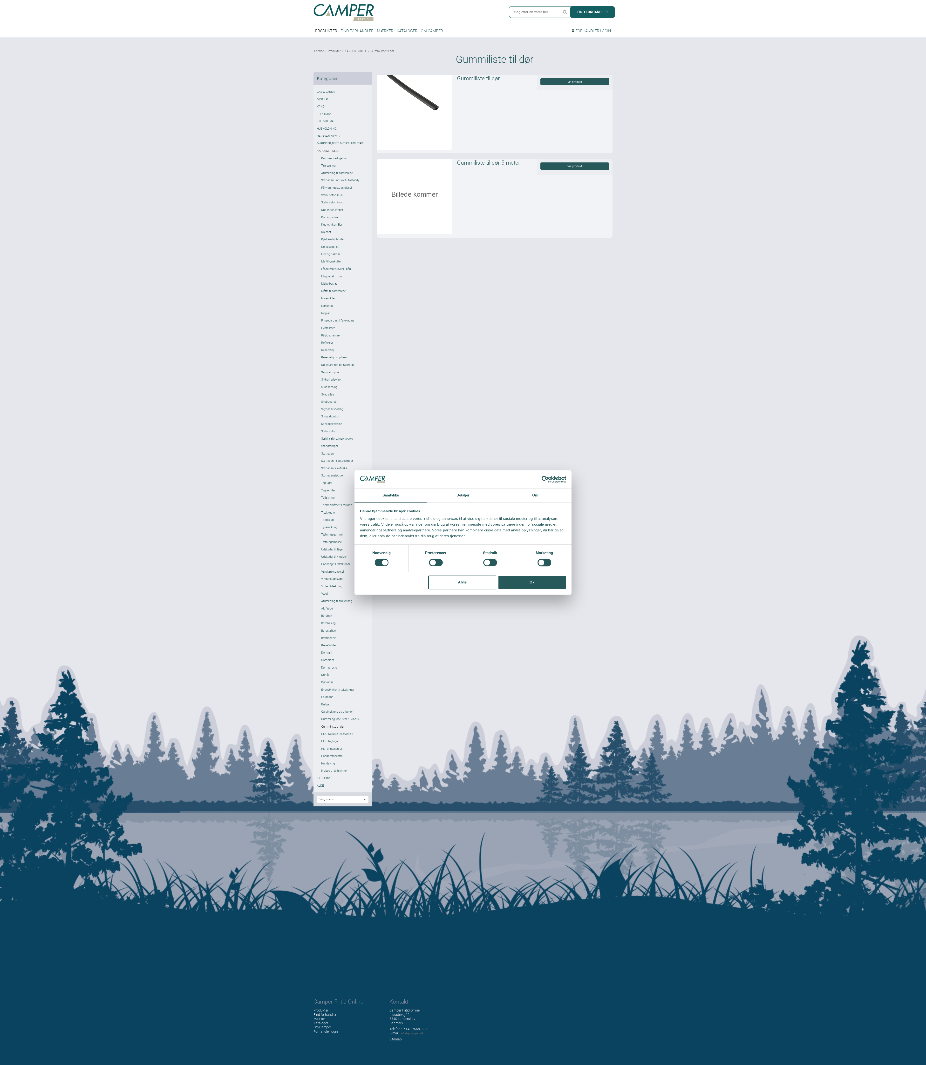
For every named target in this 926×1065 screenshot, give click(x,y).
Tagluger (326, 483)
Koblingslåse (329, 217)
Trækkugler (328, 512)
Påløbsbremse (330, 335)
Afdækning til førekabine (337, 173)
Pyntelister (328, 328)
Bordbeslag (328, 623)
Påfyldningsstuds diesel (336, 187)
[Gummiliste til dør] (414, 112)
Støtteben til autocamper (337, 460)
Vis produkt (574, 82)
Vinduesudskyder (332, 579)
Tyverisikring (329, 527)
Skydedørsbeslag (332, 409)
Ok (532, 582)
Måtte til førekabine (333, 291)
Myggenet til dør (331, 276)
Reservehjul (328, 350)
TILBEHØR (323, 778)
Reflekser (327, 342)
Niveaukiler (328, 298)
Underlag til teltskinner (335, 564)
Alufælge (327, 608)
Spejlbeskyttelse (331, 424)
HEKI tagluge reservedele (337, 734)
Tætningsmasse (331, 542)
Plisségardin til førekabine (337, 320)
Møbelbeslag (329, 283)
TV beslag (327, 520)
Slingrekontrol (330, 416)
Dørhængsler (329, 667)
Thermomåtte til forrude (336, 505)
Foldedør (327, 697)
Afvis (462, 582)
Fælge (325, 704)
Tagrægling (328, 165)
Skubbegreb (329, 401)
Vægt (324, 593)
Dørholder (327, 660)
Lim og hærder (330, 254)
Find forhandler (592, 12)
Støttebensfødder (332, 475)
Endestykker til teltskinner (337, 689)
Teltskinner (328, 497)
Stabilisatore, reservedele (337, 438)
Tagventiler (328, 490)
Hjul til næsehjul (331, 748)
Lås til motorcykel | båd (336, 269)
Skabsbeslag (329, 387)
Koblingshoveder (332, 210)
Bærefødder (328, 645)
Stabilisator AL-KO (332, 195)
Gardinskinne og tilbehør (337, 711)
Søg (565, 12)
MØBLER (322, 99)
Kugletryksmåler (331, 224)
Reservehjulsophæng (334, 357)
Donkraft (326, 652)
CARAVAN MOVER (328, 136)
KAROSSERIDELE (328, 151)
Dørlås (325, 675)
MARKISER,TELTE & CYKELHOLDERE (340, 143)
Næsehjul (327, 306)
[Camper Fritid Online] (387, 12)
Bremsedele (328, 638)
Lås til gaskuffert (331, 261)
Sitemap (395, 1039)
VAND (321, 106)
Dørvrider (327, 682)
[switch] (436, 562)
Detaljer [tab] (463, 495)
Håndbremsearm (332, 756)
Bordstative (328, 630)
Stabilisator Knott (332, 202)
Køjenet (326, 232)
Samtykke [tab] (390, 495)
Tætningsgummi (332, 534)
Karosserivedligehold (334, 158)
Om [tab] (535, 495)
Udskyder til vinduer (334, 556)
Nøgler (325, 313)
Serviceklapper (330, 372)
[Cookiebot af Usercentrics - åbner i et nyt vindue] (545, 479)
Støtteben (327, 453)
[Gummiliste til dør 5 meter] (414, 196)
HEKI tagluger (330, 741)
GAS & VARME (326, 92)
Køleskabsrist (330, 246)
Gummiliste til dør (332, 726)
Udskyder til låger (332, 549)
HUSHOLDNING (327, 128)
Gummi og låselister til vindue (340, 719)
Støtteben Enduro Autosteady (340, 180)
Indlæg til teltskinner (334, 770)
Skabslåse (327, 394)
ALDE (320, 785)
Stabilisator (328, 431)
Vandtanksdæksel (332, 571)
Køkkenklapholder (332, 239)
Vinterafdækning (331, 586)
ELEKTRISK (324, 114)
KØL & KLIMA (325, 121)
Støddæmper (329, 446)
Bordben (326, 615)
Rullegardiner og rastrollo (337, 365)
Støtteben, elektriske (334, 468)
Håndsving (328, 763)
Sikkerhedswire (330, 379)
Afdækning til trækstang (336, 601)
